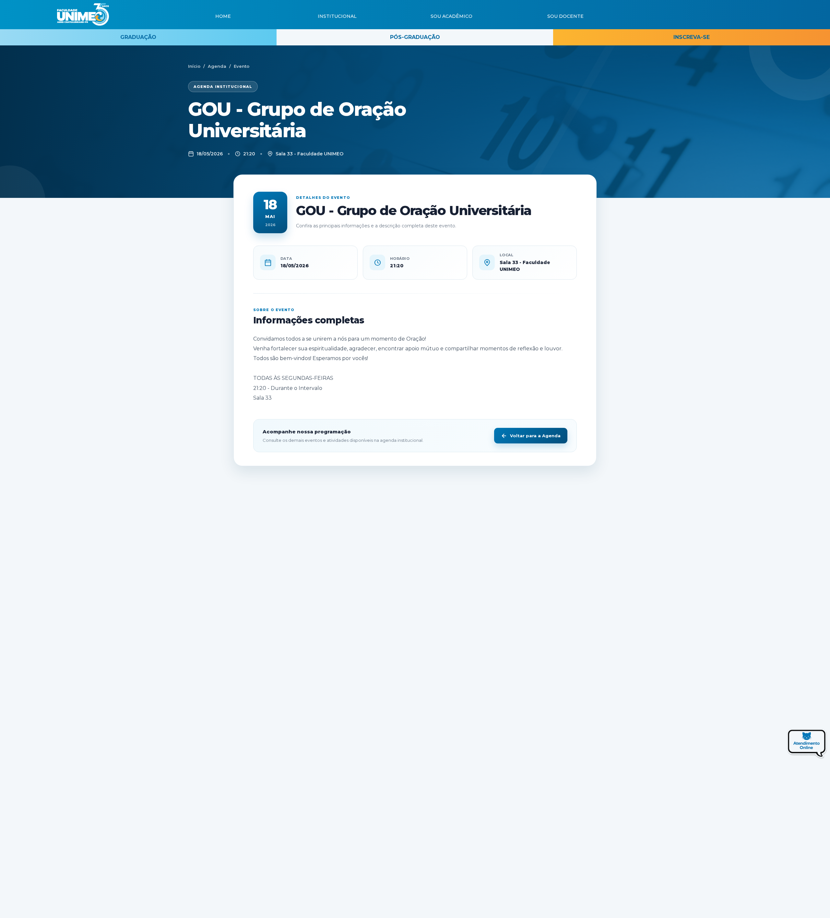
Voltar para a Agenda (535, 435)
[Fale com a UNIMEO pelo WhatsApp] (792, 745)
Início (194, 66)
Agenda (217, 66)
